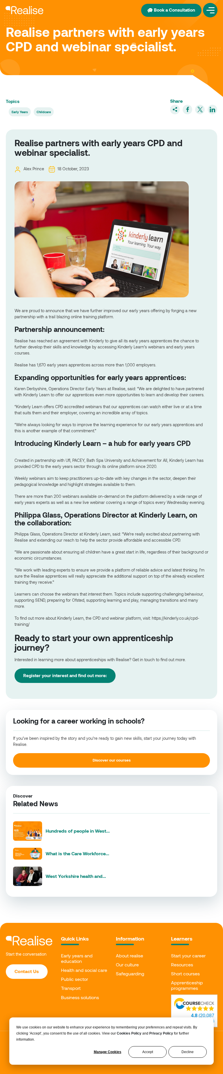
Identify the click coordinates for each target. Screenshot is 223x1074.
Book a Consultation (174, 9)
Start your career (188, 955)
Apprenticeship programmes (187, 985)
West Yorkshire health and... (76, 876)
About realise (129, 955)
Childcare (44, 112)
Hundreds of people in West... (78, 830)
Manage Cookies (107, 1052)
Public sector (74, 979)
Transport (71, 988)
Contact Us (27, 971)
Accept (147, 1052)
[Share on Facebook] (187, 109)
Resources (182, 964)
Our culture (127, 964)
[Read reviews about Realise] (194, 1004)
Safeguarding (130, 973)
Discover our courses (112, 760)
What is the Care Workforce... (77, 853)
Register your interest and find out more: (65, 675)
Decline (187, 1052)
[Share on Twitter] (200, 109)
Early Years (20, 112)
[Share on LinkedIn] (212, 109)
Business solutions (80, 997)
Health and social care (84, 970)
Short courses (185, 973)
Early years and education (77, 958)
